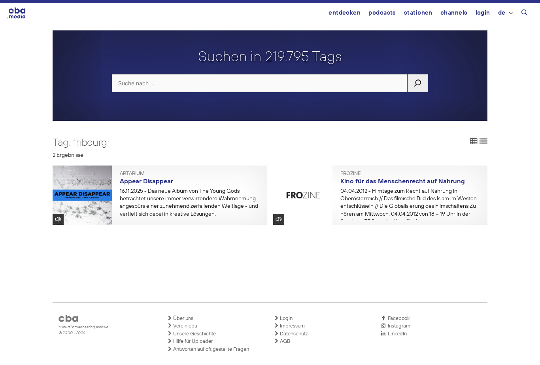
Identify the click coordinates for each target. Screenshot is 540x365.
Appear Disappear (146, 182)
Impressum (292, 326)
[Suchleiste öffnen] (524, 13)
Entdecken (345, 13)
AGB (284, 341)
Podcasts (382, 13)
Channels (454, 13)
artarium (132, 173)
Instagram (397, 326)
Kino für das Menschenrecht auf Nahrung (402, 182)
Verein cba (184, 326)
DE (502, 13)
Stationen (418, 13)
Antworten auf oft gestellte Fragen (210, 349)
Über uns (182, 318)
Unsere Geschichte (194, 334)
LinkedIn (396, 334)
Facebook (397, 318)
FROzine (350, 173)
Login (483, 13)
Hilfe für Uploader (192, 341)
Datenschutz (293, 334)
